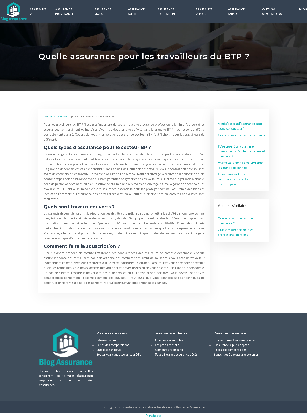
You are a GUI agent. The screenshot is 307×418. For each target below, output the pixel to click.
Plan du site (153, 415)
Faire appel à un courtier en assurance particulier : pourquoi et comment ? (241, 151)
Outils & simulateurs (272, 11)
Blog (303, 9)
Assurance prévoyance (64, 11)
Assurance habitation (166, 11)
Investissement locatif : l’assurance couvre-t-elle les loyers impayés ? (237, 179)
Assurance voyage (204, 11)
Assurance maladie (102, 11)
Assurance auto (136, 11)
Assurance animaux (236, 11)
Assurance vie (38, 11)
